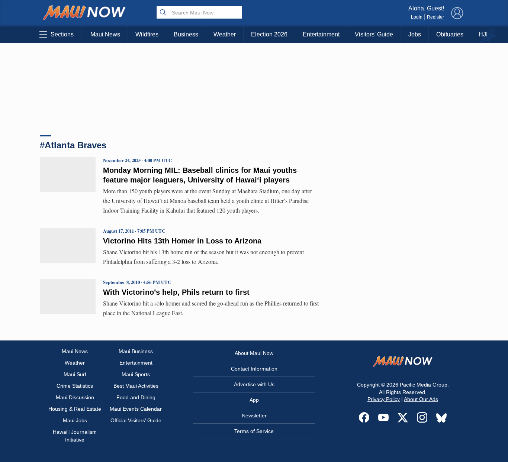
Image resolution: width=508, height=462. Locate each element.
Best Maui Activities (135, 386)
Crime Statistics (75, 386)
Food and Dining (135, 397)
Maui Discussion (75, 397)
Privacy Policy (383, 399)
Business (186, 34)
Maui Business (136, 351)
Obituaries (449, 34)
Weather (224, 34)
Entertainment (321, 34)
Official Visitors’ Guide (135, 420)
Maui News (105, 34)
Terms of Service (254, 431)
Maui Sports (136, 374)
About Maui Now (254, 353)
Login (416, 17)
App (254, 400)
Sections (62, 34)
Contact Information (254, 369)
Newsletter (254, 416)
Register (435, 17)
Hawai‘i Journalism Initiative (75, 436)
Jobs (414, 34)
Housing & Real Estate (74, 409)
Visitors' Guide (374, 34)
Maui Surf (75, 374)
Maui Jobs (75, 420)
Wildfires (146, 34)
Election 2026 (269, 34)
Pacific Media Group (423, 385)
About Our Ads (421, 399)
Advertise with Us (254, 384)
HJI (483, 34)
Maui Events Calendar (136, 409)
